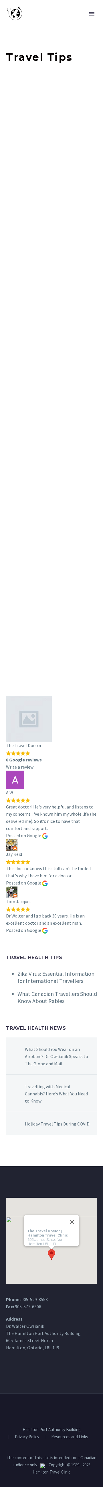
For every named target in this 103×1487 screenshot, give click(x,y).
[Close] (72, 1222)
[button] (51, 1254)
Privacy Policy (27, 1437)
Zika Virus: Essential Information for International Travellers (55, 977)
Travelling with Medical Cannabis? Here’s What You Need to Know (56, 1094)
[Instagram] (55, 1409)
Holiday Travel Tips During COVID (57, 1124)
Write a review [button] (19, 767)
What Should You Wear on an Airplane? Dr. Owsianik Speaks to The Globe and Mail (56, 1056)
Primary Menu (92, 13)
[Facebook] (47, 1409)
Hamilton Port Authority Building (52, 1430)
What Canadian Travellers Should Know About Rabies (57, 997)
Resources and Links (69, 1437)
